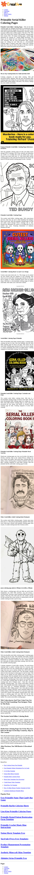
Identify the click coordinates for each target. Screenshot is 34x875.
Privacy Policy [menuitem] (8, 14)
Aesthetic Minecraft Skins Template (16, 852)
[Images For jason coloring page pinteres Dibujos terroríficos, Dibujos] (17, 556)
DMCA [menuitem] (6, 12)
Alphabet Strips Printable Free (14, 858)
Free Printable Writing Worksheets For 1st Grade (16, 768)
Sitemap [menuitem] (6, 15)
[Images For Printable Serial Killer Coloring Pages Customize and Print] (17, 371)
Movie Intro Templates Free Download (14, 779)
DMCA (6, 870)
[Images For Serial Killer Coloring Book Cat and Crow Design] (17, 249)
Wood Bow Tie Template (10, 785)
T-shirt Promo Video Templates (12, 782)
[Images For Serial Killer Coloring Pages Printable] (17, 310)
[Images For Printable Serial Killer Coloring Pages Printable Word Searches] (17, 429)
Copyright (6, 868)
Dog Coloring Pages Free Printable (13, 765)
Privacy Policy (8, 871)
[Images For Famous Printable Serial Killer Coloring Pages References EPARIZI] (17, 114)
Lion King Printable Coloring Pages (16, 811)
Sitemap (6, 873)
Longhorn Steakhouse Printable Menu (14, 790)
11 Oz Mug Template (9, 771)
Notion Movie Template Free (13, 833)
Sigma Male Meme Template (11, 774)
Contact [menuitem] (6, 9)
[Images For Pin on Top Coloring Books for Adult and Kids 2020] (17, 60)
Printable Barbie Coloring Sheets (15, 806)
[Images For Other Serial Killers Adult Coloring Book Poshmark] (17, 490)
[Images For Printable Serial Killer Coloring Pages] (17, 187)
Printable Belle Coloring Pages (12, 776)
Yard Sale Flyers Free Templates (14, 839)
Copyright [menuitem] (6, 11)
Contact (6, 867)
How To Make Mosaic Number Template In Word (17, 788)
